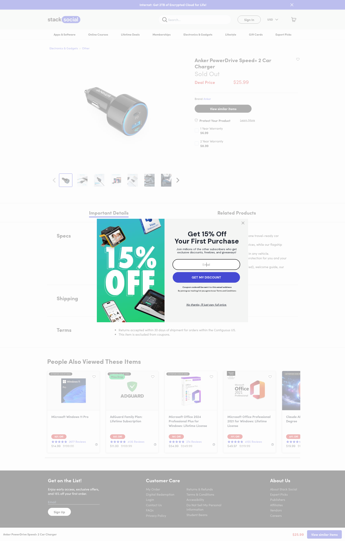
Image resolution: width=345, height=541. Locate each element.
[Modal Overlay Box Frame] (172, 270)
